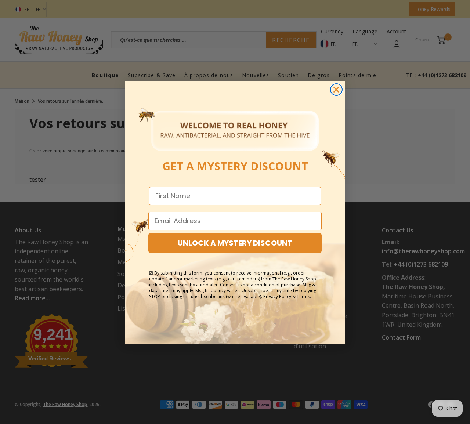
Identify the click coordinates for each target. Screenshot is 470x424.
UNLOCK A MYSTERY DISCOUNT (235, 243)
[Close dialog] (336, 89)
